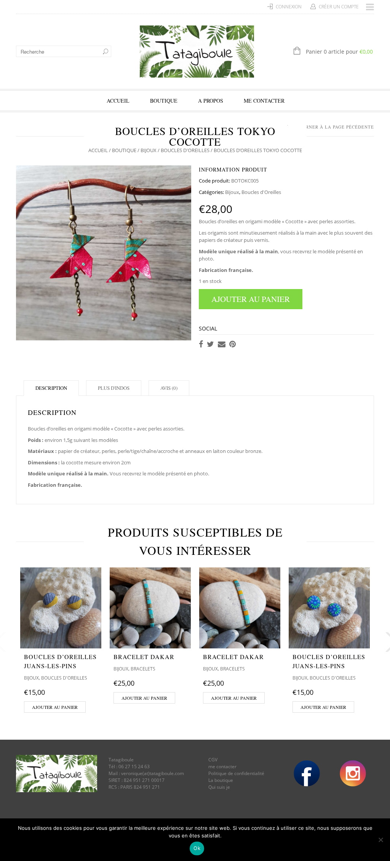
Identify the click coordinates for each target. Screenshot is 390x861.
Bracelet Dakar (143, 657)
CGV (212, 759)
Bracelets (143, 669)
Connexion (289, 6)
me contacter (222, 766)
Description (51, 387)
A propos (210, 100)
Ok (196, 848)
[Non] (380, 840)
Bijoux (149, 150)
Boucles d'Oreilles (185, 150)
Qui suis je (219, 787)
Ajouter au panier (250, 299)
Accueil (118, 100)
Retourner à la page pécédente (332, 127)
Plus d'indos (113, 387)
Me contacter (264, 100)
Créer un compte (339, 6)
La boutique (220, 780)
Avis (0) (168, 387)
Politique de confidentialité (236, 773)
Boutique (163, 100)
